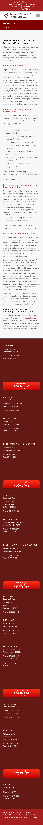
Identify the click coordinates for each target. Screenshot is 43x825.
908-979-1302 (14, 555)
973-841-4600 (14, 410)
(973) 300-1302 (22, 773)
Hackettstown (19, 817)
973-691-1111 (14, 630)
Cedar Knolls (6, 817)
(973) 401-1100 (22, 385)
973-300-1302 (14, 743)
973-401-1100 (14, 356)
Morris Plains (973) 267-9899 (22, 10)
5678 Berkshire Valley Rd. (12, 403)
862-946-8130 (14, 511)
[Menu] (37, 16)
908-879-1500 (14, 796)
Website (26, 817)
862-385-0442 (14, 612)
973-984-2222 (14, 428)
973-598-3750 (14, 717)
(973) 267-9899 (22, 692)
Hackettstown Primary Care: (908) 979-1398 (21, 6)
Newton (12, 817)
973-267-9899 (14, 656)
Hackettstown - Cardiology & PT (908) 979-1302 (21, 4)
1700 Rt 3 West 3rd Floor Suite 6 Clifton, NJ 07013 (9, 504)
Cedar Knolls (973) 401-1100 (22, 2)
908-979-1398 (14, 454)
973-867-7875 (8, 665)
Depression (9, 23)
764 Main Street (9, 602)
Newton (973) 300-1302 (21, 8)
